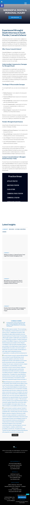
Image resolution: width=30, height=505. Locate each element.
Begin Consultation (15, 17)
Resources (11, 229)
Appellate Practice (12, 181)
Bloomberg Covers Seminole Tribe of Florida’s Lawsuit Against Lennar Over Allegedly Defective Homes (13, 282)
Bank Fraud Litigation (13, 185)
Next (16, 212)
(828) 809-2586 (16, 477)
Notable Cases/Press (20, 229)
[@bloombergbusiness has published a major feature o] (15, 393)
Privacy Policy (7, 498)
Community (5, 229)
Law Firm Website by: (11, 500)
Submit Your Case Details (22, 497)
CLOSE (28, 494)
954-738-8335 (16, 467)
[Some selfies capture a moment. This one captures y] (15, 341)
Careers (4, 231)
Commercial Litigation (13, 198)
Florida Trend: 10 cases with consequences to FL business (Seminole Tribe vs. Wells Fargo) (15, 309)
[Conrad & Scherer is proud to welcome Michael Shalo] (15, 367)
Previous (13, 212)
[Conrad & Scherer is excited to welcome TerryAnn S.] (15, 420)
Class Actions (11, 189)
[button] (2, 5)
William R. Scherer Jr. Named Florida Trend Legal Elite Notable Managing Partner (14, 255)
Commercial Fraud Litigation (15, 193)
